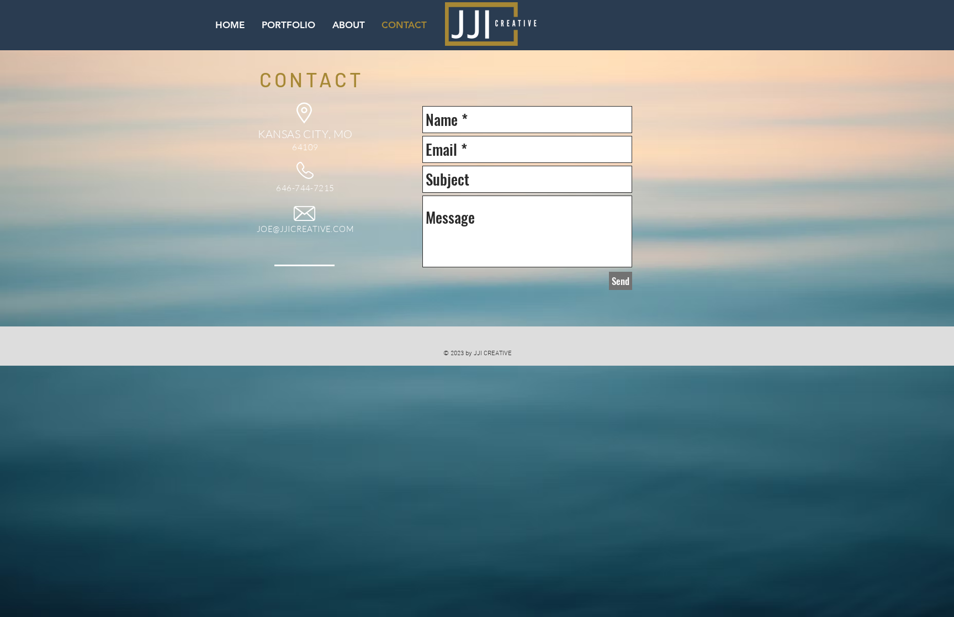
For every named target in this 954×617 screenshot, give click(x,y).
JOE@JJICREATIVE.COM (305, 229)
